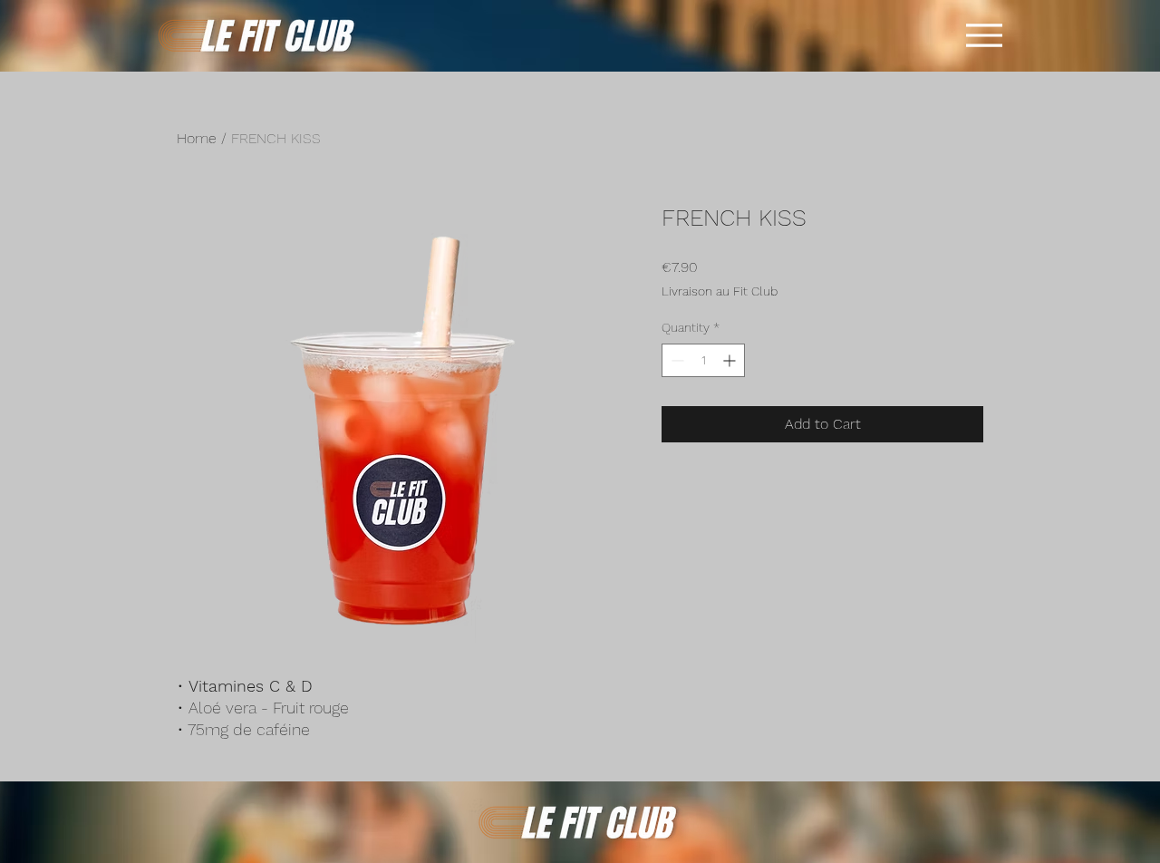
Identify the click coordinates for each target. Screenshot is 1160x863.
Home (197, 138)
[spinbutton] (703, 360)
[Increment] (731, 360)
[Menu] (983, 35)
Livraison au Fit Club (720, 291)
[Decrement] (675, 360)
